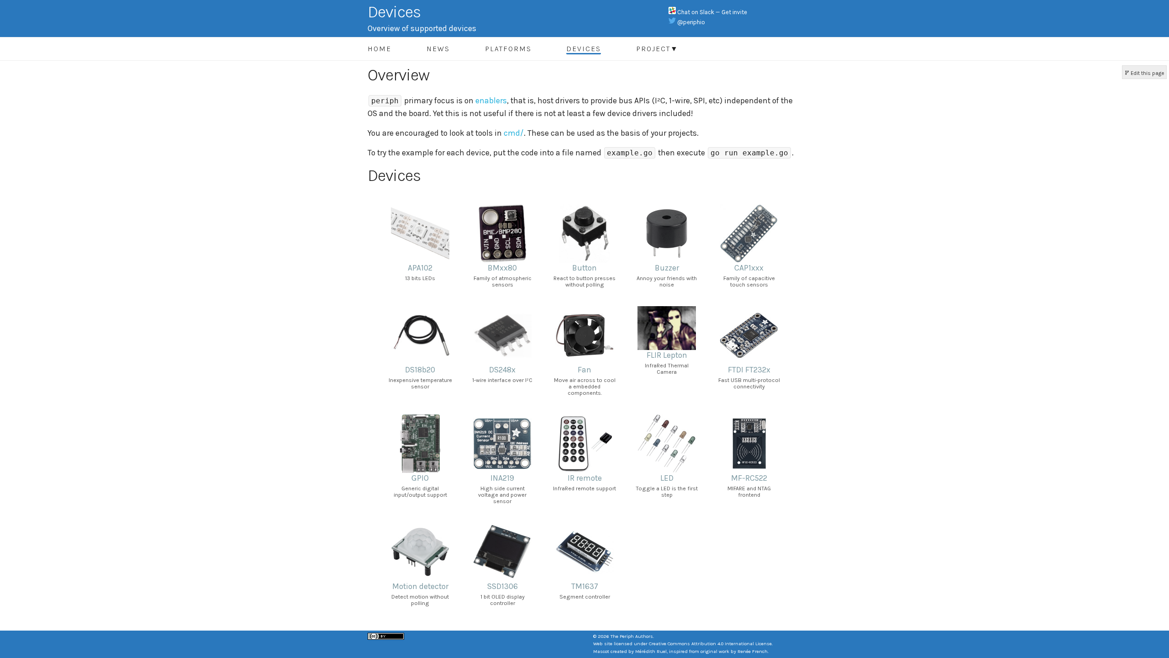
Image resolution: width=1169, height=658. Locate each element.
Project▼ (657, 48)
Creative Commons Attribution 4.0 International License (710, 644)
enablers (491, 100)
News (438, 48)
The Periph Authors (632, 636)
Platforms (508, 48)
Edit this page (1146, 73)
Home (379, 48)
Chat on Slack (696, 12)
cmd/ (514, 133)
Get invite (734, 12)
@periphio (691, 22)
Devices (583, 48)
